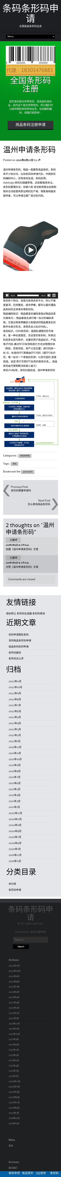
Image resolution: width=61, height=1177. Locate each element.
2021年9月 (15, 765)
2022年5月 (15, 717)
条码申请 (14, 1173)
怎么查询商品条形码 (39, 504)
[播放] (7, 295)
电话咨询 (27, 1173)
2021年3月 (14, 801)
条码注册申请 (38, 932)
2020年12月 (15, 813)
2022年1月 (14, 741)
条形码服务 (15, 652)
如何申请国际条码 (19, 634)
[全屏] (54, 295)
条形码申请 (25, 456)
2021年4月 (14, 795)
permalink (28, 472)
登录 (11, 1146)
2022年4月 (15, 723)
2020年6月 (15, 843)
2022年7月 (15, 705)
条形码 (54, 1173)
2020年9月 (15, 825)
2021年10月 (15, 759)
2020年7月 (15, 837)
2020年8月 (15, 831)
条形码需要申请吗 (21, 490)
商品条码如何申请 (19, 646)
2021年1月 (14, 807)
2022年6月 (15, 711)
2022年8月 (15, 699)
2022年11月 (15, 681)
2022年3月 (15, 729)
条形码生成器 (24, 613)
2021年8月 (15, 771)
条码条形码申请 (30, 914)
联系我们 (13, 1168)
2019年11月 (15, 861)
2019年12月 (15, 855)
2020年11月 (15, 819)
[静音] (49, 295)
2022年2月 (15, 735)
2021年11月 (15, 753)
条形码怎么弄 (16, 658)
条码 (14, 464)
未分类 (12, 884)
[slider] (28, 295)
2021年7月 (14, 777)
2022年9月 (15, 693)
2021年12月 (15, 747)
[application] (30, 250)
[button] (30, 250)
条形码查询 (38, 613)
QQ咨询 (41, 1173)
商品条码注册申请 (30, 125)
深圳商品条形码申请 (20, 640)
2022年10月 (15, 687)
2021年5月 (14, 789)
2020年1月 (15, 849)
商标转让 (11, 613)
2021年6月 (15, 783)
